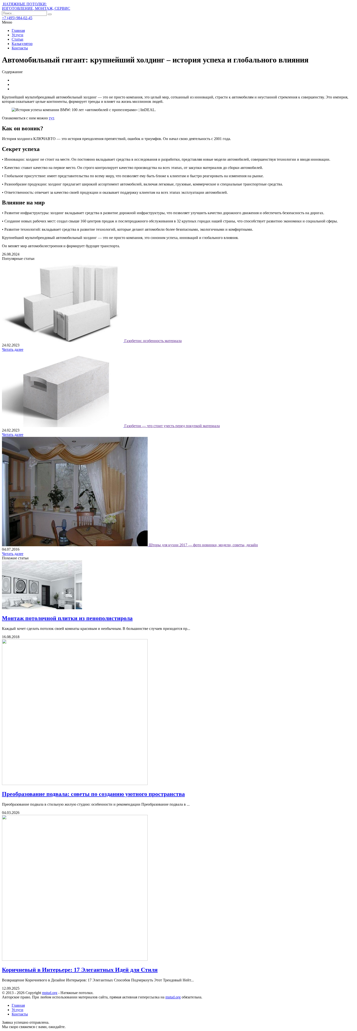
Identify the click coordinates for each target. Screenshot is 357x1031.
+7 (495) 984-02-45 (17, 18)
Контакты (20, 48)
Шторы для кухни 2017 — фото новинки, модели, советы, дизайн (203, 545)
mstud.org (49, 993)
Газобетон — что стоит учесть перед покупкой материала (172, 426)
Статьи (17, 39)
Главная (18, 30)
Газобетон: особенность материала (153, 341)
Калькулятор (22, 44)
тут (51, 118)
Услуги (17, 35)
